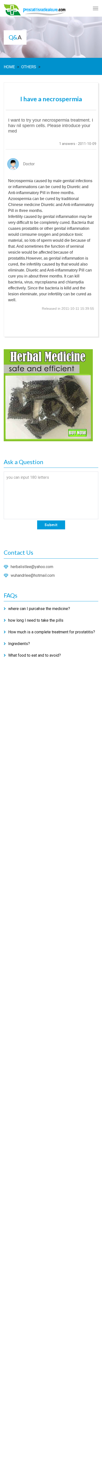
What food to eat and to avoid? (34, 655)
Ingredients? (19, 643)
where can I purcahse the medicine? (39, 608)
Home (9, 67)
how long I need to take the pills (35, 620)
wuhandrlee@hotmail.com (33, 575)
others (28, 67)
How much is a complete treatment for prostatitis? (51, 632)
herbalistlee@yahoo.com (32, 566)
